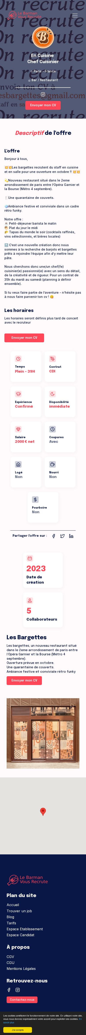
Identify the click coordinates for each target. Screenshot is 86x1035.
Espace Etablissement (25, 929)
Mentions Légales (21, 968)
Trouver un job (19, 911)
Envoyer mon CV (43, 105)
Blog (10, 917)
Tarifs (11, 923)
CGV (10, 956)
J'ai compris (18, 1029)
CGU (11, 962)
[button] (43, 812)
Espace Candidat (20, 935)
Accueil (13, 905)
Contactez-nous (22, 999)
